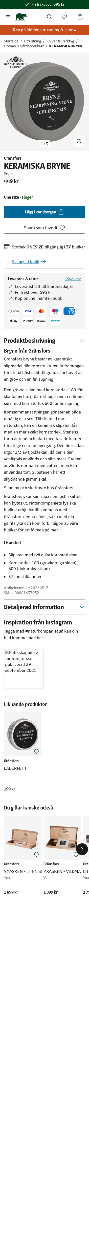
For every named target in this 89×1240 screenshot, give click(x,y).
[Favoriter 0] (64, 17)
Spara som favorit (40, 227)
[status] (44, 143)
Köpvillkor (73, 279)
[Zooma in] (79, 141)
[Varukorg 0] (80, 17)
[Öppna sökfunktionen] (49, 17)
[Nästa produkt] (82, 849)
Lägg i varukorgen (40, 212)
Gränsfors (13, 158)
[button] (24, 669)
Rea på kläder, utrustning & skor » (44, 30)
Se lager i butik (25, 261)
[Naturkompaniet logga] (21, 17)
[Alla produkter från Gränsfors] (16, 62)
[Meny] (8, 17)
